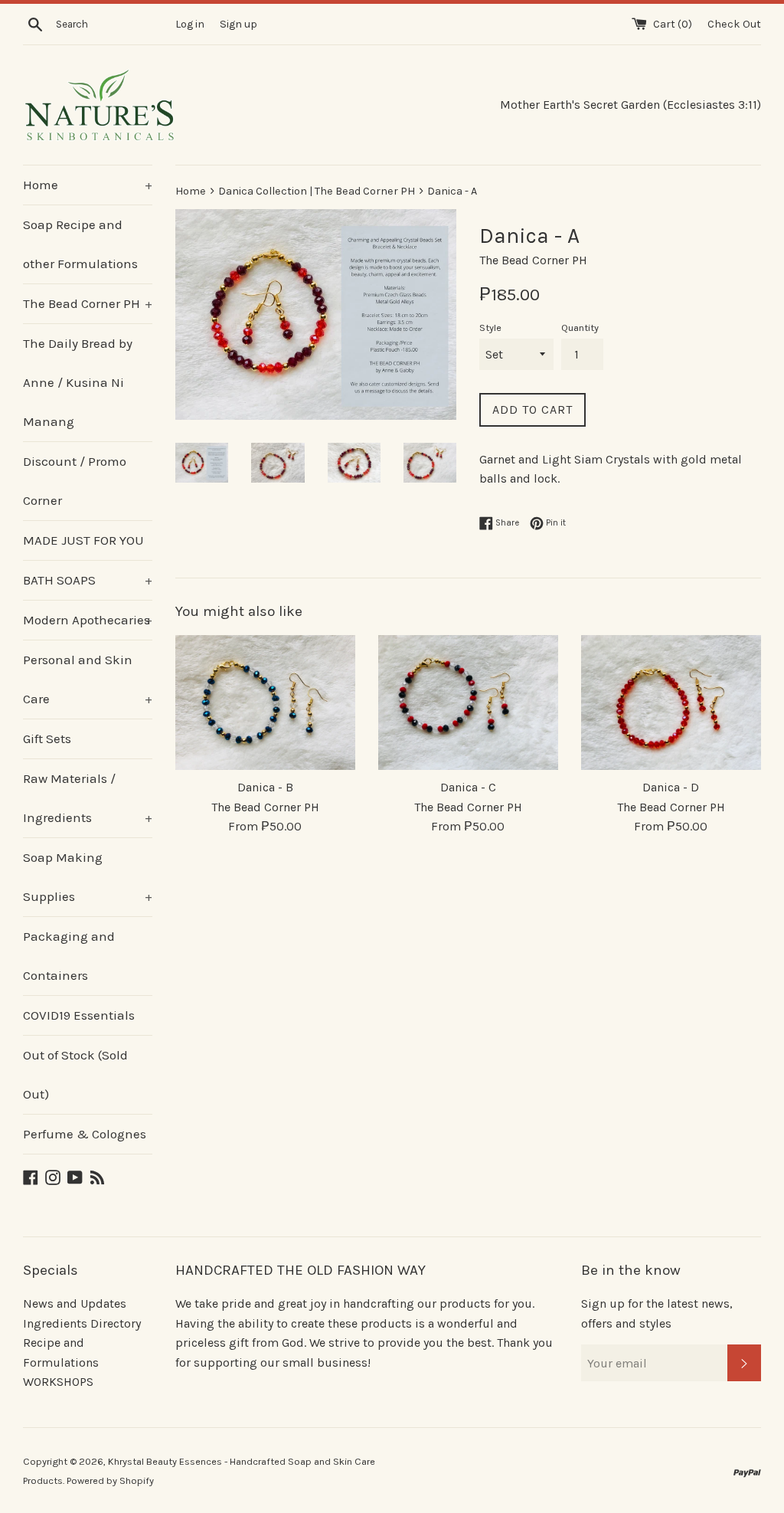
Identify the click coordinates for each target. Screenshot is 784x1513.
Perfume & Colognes (84, 1133)
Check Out (734, 24)
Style (490, 327)
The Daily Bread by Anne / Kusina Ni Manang (77, 382)
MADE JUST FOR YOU (83, 540)
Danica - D (670, 787)
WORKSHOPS (58, 1381)
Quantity (580, 327)
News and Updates (74, 1303)
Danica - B (265, 787)
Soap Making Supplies (87, 877)
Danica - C (468, 787)
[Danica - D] (671, 702)
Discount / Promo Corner (74, 481)
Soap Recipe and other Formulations (80, 244)
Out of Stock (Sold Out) (75, 1074)
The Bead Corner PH (87, 303)
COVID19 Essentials (79, 1015)
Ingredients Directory (82, 1323)
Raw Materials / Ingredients (87, 798)
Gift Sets (47, 738)
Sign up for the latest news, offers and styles (657, 1313)
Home (87, 184)
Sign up (238, 24)
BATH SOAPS (87, 580)
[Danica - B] (265, 702)
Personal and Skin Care (87, 679)
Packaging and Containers (69, 955)
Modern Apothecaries (87, 619)
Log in (189, 24)
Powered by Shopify (110, 1480)
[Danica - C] (468, 702)
